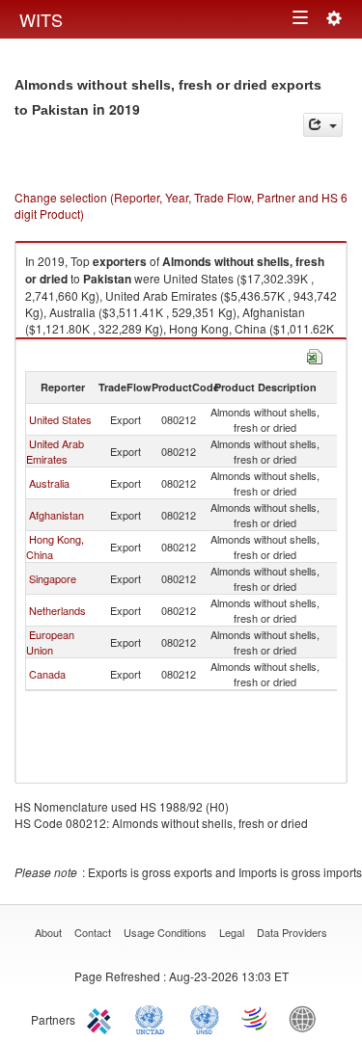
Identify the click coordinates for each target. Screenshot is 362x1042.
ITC (102, 1018)
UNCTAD (153, 1018)
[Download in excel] (314, 354)
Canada (47, 673)
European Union (50, 642)
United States (60, 419)
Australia (49, 483)
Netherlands (57, 610)
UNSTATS (204, 1018)
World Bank (307, 1018)
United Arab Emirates (55, 451)
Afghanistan (56, 514)
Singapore (52, 578)
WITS (41, 19)
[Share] (323, 125)
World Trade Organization (256, 1018)
